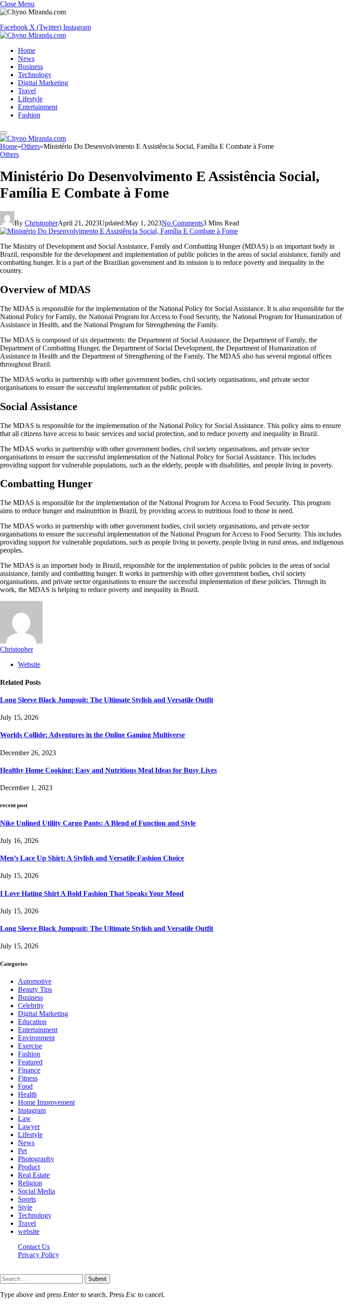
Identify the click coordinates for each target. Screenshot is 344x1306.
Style (25, 1207)
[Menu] (3, 132)
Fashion (29, 115)
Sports (27, 1199)
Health (27, 1094)
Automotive (35, 981)
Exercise (30, 1046)
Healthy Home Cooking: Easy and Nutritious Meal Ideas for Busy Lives (108, 770)
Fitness (28, 1078)
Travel (27, 91)
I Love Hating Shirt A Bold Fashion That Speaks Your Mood (92, 893)
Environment (36, 1038)
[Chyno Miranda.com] (33, 35)
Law (24, 1118)
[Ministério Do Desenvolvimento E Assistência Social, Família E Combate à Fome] (119, 231)
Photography (36, 1159)
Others (9, 154)
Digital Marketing (43, 82)
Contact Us (34, 1246)
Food (25, 1086)
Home (26, 50)
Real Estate (34, 1175)
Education (32, 1021)
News (26, 58)
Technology (35, 74)
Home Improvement (46, 1102)
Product (29, 1167)
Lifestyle (30, 99)
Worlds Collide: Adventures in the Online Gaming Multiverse (92, 735)
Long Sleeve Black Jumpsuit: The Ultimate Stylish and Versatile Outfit (106, 700)
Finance (29, 1070)
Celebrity (31, 1005)
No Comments (182, 223)
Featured (30, 1062)
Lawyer (29, 1126)
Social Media (36, 1191)
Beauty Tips (35, 989)
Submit (97, 1279)
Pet (22, 1151)
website (28, 1231)
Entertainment (37, 107)
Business (30, 66)
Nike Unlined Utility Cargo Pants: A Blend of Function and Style (98, 823)
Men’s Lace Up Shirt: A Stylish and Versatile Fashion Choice (92, 858)
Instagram (32, 1110)
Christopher (41, 223)
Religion (30, 1183)
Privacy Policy (38, 1254)
